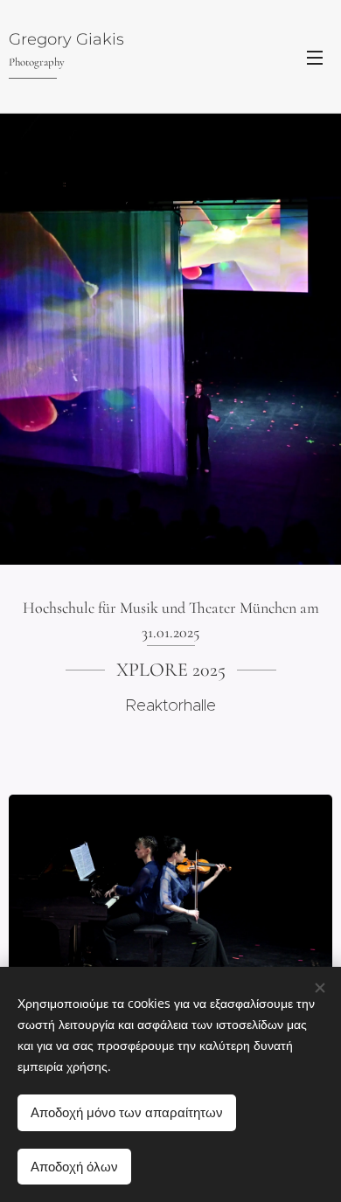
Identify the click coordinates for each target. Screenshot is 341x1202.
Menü (314, 56)
